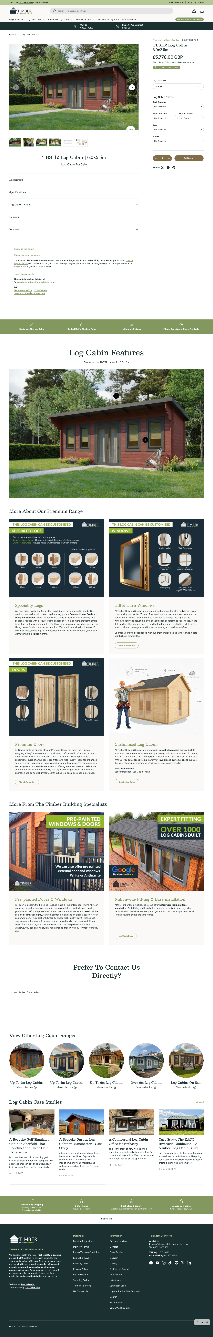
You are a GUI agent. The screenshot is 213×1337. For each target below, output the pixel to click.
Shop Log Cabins (195, 2)
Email (98, 681)
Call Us (114, 681)
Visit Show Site (176, 2)
